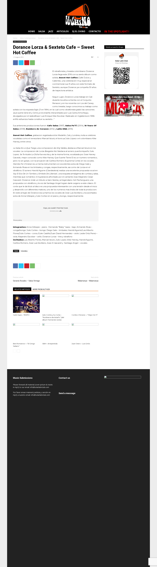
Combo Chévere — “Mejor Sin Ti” (85, 315)
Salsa (41, 31)
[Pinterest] (26, 62)
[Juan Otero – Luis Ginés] (85, 332)
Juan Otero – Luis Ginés (81, 344)
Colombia (24, 251)
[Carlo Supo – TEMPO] (26, 303)
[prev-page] (14, 350)
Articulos (63, 31)
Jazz (50, 31)
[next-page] (18, 350)
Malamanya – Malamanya (88, 281)
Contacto (95, 31)
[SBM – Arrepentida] (55, 332)
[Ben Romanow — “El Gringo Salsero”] (26, 332)
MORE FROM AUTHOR (41, 289)
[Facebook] (119, 2)
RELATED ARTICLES (22, 289)
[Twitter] (137, 2)
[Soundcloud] (133, 2)
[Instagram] (128, 2)
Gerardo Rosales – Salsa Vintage (26, 281)
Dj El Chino (78, 31)
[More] (38, 62)
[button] (141, 32)
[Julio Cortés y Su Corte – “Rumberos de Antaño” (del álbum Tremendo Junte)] (55, 303)
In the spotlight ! (116, 31)
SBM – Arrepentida (49, 344)
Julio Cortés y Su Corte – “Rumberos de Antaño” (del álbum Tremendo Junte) (53, 317)
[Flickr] (124, 2)
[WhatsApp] (142, 2)
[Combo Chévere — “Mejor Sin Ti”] (85, 303)
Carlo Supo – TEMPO (21, 315)
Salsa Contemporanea (27, 38)
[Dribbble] (115, 2)
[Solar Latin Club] (78, 16)
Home (31, 31)
